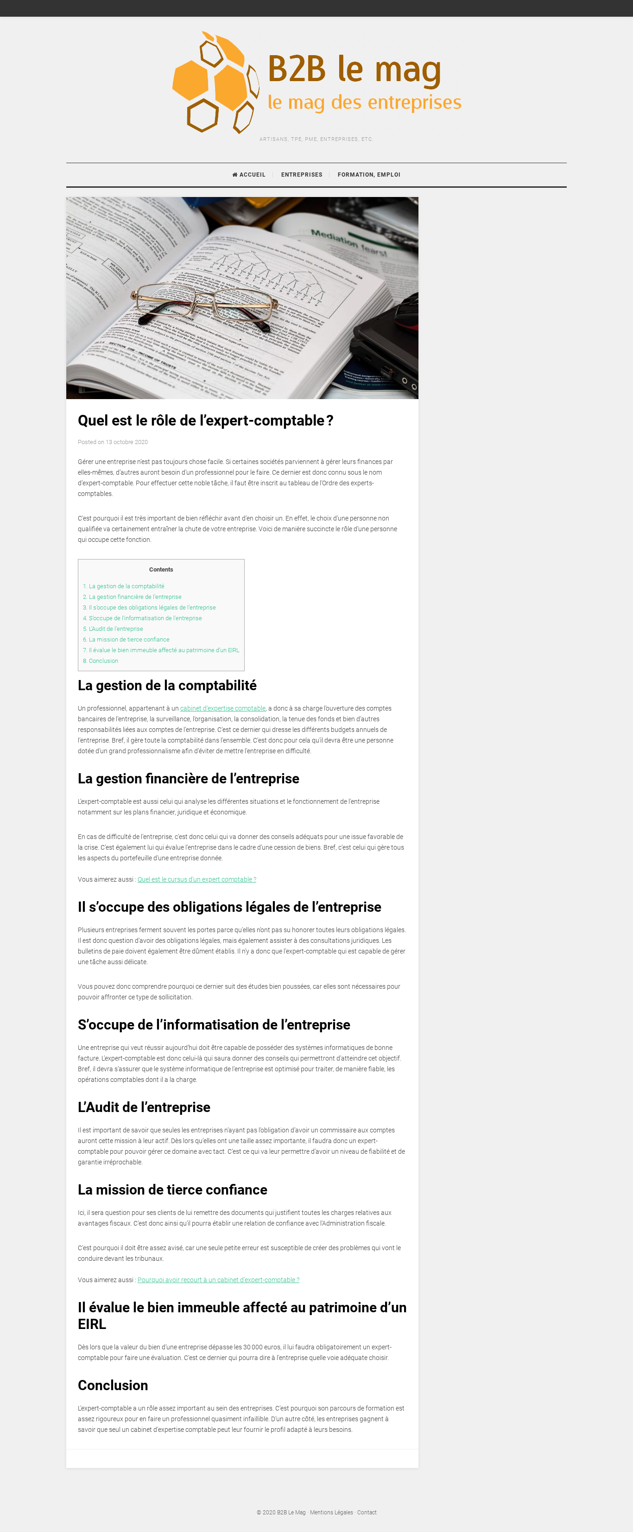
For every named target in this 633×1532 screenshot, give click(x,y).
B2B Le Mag (291, 1512)
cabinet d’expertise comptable (223, 708)
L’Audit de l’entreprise (113, 628)
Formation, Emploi (369, 175)
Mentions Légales (331, 1512)
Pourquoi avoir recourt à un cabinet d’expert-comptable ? (218, 1280)
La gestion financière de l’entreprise (132, 596)
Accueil (252, 175)
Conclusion (100, 660)
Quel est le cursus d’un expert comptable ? (197, 879)
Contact (367, 1512)
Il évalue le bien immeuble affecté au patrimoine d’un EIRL (161, 650)
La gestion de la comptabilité (124, 586)
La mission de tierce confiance (126, 639)
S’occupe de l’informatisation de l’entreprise (142, 618)
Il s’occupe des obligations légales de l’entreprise (149, 607)
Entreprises (302, 175)
